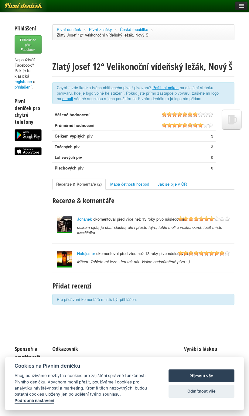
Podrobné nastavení (34, 400)
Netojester (86, 253)
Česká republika (134, 29)
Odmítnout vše (201, 391)
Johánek (84, 219)
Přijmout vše (201, 375)
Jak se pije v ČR (172, 184)
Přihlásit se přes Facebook (28, 44)
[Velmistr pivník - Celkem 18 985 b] (64, 259)
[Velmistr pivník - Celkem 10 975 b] (64, 224)
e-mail (67, 98)
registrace (23, 81)
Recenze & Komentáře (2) (79, 184)
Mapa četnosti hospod (129, 184)
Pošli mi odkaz (165, 87)
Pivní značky (100, 29)
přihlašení (23, 87)
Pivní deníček (69, 29)
